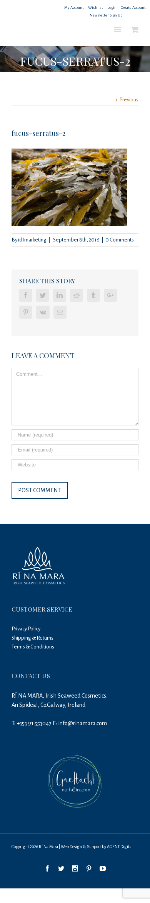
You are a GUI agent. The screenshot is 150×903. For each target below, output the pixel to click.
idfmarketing (32, 240)
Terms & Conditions (33, 647)
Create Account (133, 7)
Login (112, 7)
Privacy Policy (26, 629)
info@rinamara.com (82, 723)
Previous (128, 100)
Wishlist (95, 7)
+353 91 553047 (34, 723)
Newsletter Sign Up (106, 15)
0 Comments (119, 240)
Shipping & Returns (32, 638)
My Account (74, 7)
